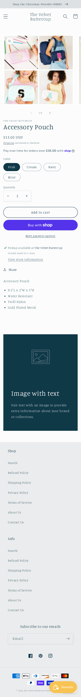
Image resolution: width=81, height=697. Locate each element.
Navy (52, 167)
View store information (25, 259)
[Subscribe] (68, 638)
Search (13, 463)
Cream (32, 167)
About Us (14, 512)
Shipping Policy (19, 482)
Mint (12, 177)
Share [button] (13, 270)
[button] (6, 16)
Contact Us (16, 522)
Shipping (8, 142)
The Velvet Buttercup (34, 691)
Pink (11, 167)
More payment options (40, 235)
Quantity (9, 187)
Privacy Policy (18, 493)
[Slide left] (31, 113)
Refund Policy (18, 473)
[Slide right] (49, 113)
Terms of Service (20, 502)
